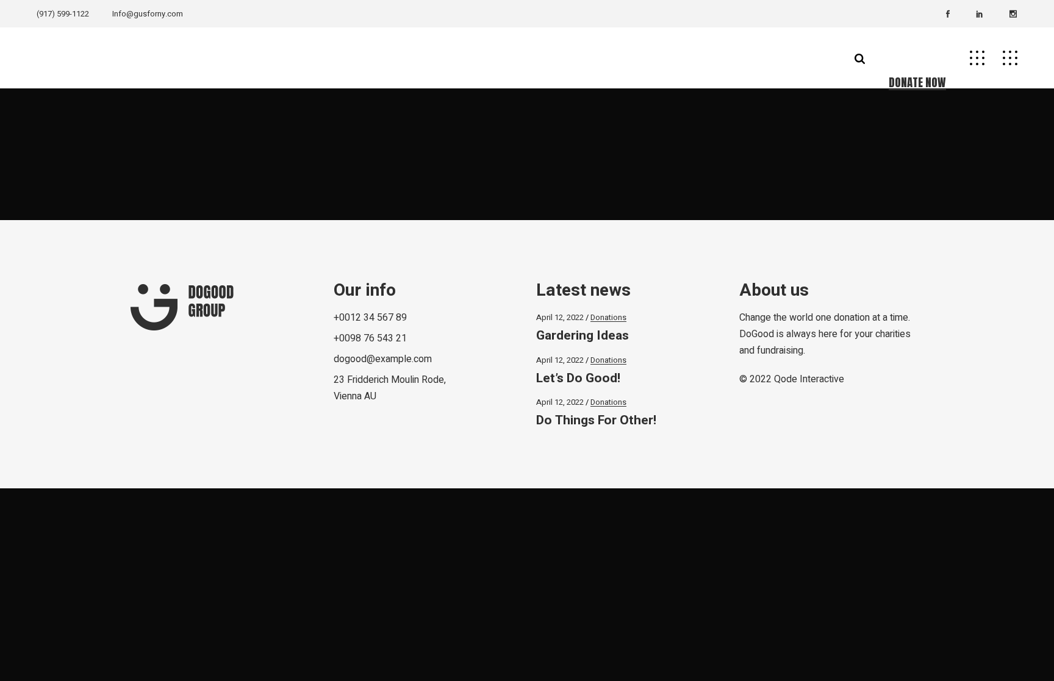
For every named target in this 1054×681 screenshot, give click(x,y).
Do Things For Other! (596, 420)
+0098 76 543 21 (370, 338)
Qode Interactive (809, 379)
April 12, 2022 (560, 317)
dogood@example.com (383, 359)
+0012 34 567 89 (370, 317)
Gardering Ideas (582, 335)
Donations (608, 317)
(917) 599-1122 (63, 14)
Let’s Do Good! (578, 378)
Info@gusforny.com (147, 14)
